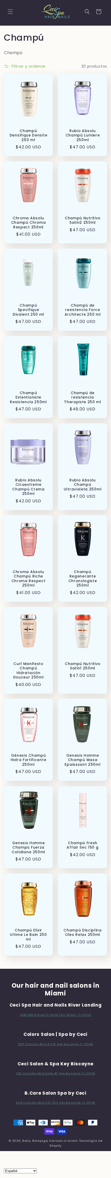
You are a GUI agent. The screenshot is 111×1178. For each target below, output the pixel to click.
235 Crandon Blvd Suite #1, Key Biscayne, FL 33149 (55, 1073)
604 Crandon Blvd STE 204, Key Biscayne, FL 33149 (55, 1103)
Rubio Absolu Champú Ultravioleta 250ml (82, 485)
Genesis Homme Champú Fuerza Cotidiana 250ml (28, 847)
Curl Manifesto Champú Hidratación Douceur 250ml (28, 671)
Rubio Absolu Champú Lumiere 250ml (83, 135)
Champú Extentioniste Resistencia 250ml (28, 397)
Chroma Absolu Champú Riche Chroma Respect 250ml (28, 579)
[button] (10, 11)
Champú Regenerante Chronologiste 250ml (82, 579)
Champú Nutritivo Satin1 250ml (82, 666)
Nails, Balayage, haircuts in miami (50, 1141)
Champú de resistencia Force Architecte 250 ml (83, 310)
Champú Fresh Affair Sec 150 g (82, 845)
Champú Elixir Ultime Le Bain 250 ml (28, 935)
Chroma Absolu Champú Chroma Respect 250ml (28, 222)
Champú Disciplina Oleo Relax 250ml (83, 932)
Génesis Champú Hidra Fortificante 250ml (28, 760)
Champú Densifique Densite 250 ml (28, 135)
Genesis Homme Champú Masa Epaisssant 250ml (82, 760)
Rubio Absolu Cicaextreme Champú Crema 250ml (28, 487)
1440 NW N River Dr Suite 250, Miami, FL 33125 (55, 1015)
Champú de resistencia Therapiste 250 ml (82, 397)
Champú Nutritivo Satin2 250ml (82, 220)
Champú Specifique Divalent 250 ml (28, 310)
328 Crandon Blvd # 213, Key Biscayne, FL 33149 (55, 1044)
